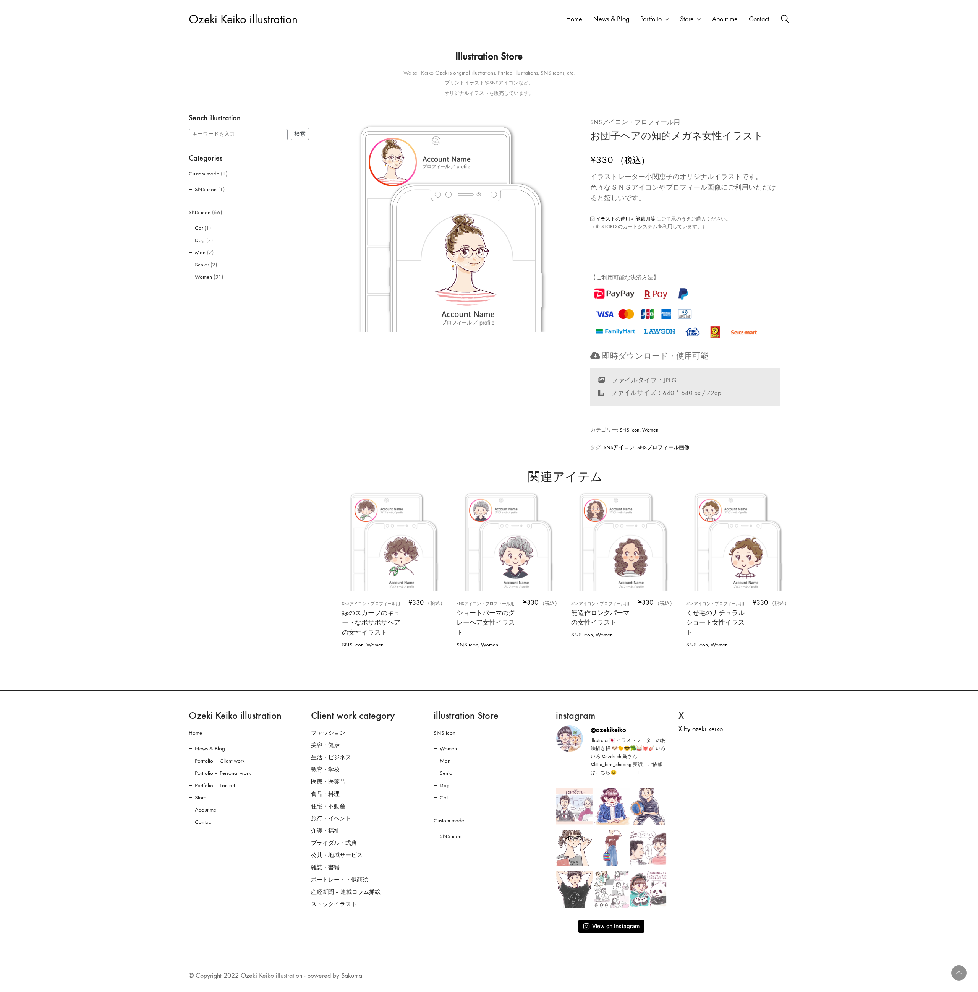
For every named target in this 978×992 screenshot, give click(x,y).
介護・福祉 (325, 830)
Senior (202, 264)
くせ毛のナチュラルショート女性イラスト (715, 618)
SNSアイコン (619, 447)
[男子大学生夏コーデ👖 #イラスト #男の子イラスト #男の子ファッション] (574, 889)
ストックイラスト (334, 904)
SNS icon (630, 430)
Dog (200, 240)
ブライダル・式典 (334, 842)
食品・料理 (325, 794)
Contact (203, 821)
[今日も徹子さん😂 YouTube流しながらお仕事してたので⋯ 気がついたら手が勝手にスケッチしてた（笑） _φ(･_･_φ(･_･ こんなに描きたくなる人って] (611, 806)
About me (205, 809)
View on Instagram (616, 926)
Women (650, 430)
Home (195, 732)
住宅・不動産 (328, 806)
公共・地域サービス (337, 855)
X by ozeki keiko (700, 729)
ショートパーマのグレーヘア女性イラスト (486, 618)
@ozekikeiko (608, 730)
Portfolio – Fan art (215, 785)
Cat (199, 227)
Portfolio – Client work (219, 760)
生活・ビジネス (331, 757)
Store (200, 797)
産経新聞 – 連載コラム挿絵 (346, 891)
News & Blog (210, 748)
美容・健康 (325, 745)
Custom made (204, 173)
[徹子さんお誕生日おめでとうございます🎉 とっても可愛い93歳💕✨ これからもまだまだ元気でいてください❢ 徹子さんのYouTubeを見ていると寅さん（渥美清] (648, 848)
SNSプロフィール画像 (663, 447)
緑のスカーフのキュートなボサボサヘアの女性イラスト (371, 618)
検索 (300, 133)
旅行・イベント (331, 818)
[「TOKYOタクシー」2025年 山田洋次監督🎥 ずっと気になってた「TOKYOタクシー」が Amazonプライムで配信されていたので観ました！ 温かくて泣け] (574, 806)
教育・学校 (325, 769)
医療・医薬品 (328, 781)
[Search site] (785, 20)
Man (200, 252)
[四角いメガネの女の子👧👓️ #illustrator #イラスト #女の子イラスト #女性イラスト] (574, 848)
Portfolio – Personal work (223, 773)
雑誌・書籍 (325, 867)
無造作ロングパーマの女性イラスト (600, 614)
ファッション (328, 732)
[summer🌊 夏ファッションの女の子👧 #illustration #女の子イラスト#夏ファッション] (611, 848)
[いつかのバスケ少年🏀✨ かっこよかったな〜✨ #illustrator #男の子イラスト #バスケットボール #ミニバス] (648, 806)
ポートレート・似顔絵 (339, 879)
